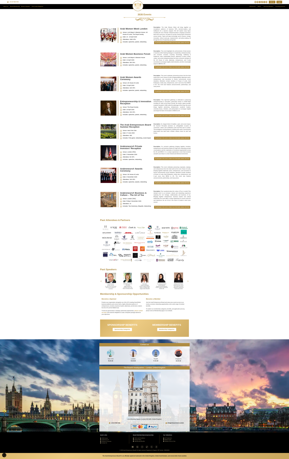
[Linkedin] (258, 2)
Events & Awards (25, 6)
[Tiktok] (262, 2)
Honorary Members (268, 6)
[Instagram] (260, 2)
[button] (101, 281)
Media (259, 6)
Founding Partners (280, 6)
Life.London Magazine (37, 6)
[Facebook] (266, 2)
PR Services (252, 6)
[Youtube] (255, 2)
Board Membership (15, 6)
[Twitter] (264, 2)
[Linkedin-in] (137, 447)
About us (5, 6)
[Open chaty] (4, 455)
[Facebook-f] (156, 447)
